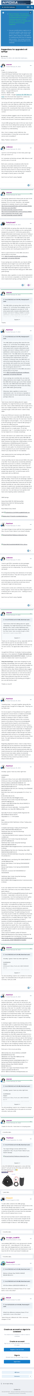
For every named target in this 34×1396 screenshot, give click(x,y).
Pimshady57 (25, 1304)
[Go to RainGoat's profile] (3, 331)
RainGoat (23, 619)
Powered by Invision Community (17, 1393)
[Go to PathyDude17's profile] (3, 223)
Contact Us (17, 1389)
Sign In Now (17, 1361)
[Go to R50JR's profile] (3, 1299)
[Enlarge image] (17, 512)
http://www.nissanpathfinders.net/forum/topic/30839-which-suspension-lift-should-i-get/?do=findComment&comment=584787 (16, 213)
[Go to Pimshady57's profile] (3, 1263)
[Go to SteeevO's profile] (3, 1199)
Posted (13, 66)
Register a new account (17, 1349)
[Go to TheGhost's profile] (3, 1139)
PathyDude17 (25, 299)
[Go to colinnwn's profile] (3, 148)
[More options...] (31, 66)
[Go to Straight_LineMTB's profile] (3, 1239)
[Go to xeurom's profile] (3, 65)
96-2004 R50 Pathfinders (20, 58)
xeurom (5, 56)
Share (17, 1372)
